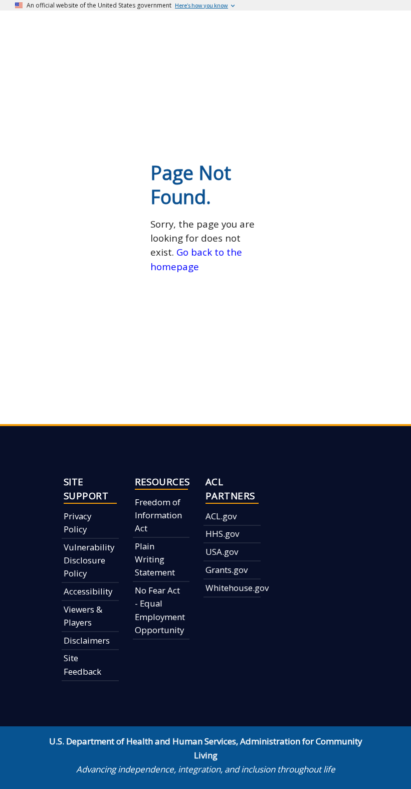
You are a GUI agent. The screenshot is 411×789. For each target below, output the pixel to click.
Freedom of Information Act (158, 515)
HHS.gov (222, 533)
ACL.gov (221, 516)
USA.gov (222, 551)
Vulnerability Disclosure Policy (89, 560)
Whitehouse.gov (237, 588)
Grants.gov (227, 569)
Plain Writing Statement (155, 559)
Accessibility (88, 591)
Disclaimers (87, 640)
